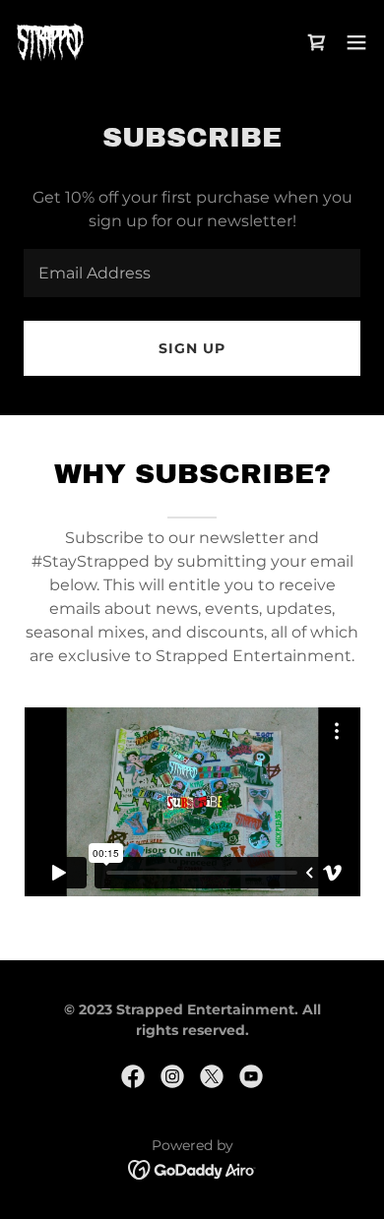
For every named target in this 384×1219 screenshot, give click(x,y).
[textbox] (192, 273)
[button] (356, 42)
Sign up (192, 348)
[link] (50, 42)
